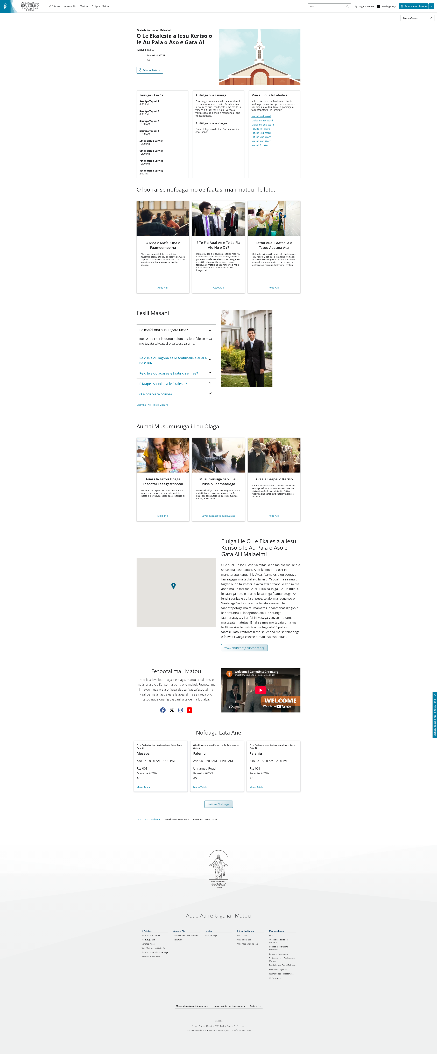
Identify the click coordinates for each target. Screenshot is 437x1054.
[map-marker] (176, 588)
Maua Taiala (144, 787)
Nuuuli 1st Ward (260, 145)
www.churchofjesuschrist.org (244, 648)
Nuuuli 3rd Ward (261, 116)
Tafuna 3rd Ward (261, 133)
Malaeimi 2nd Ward (262, 124)
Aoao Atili (163, 287)
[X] (171, 710)
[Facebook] (163, 710)
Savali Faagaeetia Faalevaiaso (218, 515)
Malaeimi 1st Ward (262, 120)
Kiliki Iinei (162, 515)
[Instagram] (180, 710)
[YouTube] (189, 710)
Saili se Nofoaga (219, 804)
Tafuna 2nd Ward (261, 137)
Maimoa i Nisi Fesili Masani (152, 404)
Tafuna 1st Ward (260, 128)
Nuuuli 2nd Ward (261, 141)
